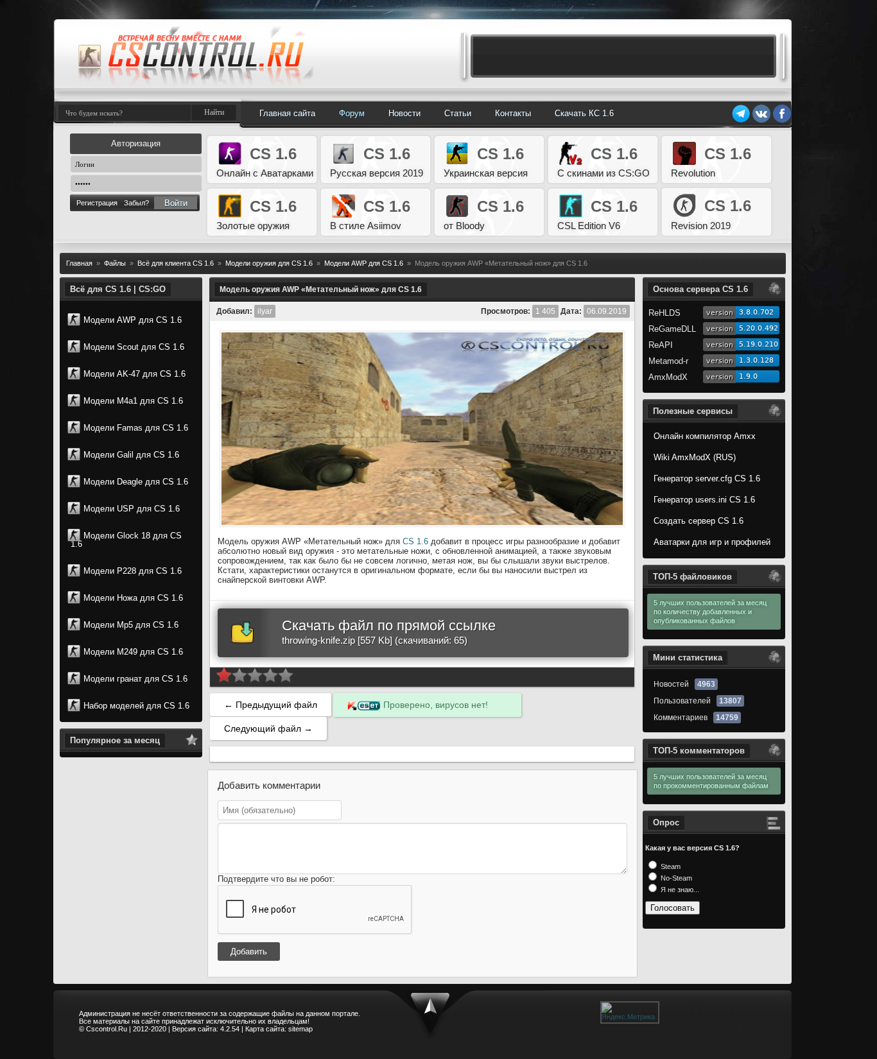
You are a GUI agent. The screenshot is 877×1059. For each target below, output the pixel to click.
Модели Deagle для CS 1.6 (135, 481)
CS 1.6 (415, 541)
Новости (404, 113)
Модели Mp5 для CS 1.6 (130, 625)
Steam (670, 866)
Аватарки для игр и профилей (712, 542)
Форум (352, 113)
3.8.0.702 (756, 312)
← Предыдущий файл (270, 705)
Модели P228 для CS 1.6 (132, 571)
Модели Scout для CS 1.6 (133, 347)
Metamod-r (668, 361)
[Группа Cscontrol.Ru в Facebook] (782, 121)
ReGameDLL (672, 329)
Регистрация (96, 203)
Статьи (457, 113)
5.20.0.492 (758, 328)
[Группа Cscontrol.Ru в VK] (761, 121)
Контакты (513, 113)
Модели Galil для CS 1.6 (131, 455)
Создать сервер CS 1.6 (698, 521)
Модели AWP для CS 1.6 (132, 320)
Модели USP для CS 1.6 (131, 508)
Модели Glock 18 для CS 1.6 (126, 540)
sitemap (300, 1029)
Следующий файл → (268, 728)
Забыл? (136, 203)
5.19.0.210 (758, 344)
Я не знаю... (679, 889)
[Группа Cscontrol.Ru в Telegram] (741, 121)
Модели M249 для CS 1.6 (133, 652)
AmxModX (668, 377)
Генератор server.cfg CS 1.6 (707, 478)
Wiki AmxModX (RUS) (695, 457)
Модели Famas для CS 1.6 (135, 428)
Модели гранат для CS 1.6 (135, 679)
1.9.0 (748, 376)
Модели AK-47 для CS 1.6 (134, 374)
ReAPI (660, 345)
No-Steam (675, 878)
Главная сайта (287, 113)
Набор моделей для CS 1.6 (136, 705)
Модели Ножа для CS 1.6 (133, 598)
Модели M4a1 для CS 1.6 (133, 401)
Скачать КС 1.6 (584, 113)
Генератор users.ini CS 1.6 (704, 499)
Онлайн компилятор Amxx (705, 436)
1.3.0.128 (756, 360)
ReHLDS (664, 313)
